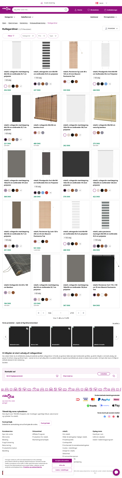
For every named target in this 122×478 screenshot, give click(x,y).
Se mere (5, 362)
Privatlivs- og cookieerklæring (32, 467)
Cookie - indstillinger (70, 448)
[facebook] (105, 417)
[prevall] (38, 313)
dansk (101, 3)
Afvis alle (62, 465)
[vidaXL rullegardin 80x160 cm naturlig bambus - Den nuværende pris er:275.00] (105, 108)
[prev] (43, 313)
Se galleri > (116, 323)
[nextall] (83, 313)
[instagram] (109, 417)
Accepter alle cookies (62, 460)
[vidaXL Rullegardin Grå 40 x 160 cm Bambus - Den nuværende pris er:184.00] (16, 268)
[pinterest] (113, 417)
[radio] (5, 86)
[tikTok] (118, 417)
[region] (38, 466)
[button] (19, 336)
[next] (78, 313)
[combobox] (40, 9)
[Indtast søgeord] (65, 9)
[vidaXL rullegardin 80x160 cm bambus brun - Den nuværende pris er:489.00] (46, 108)
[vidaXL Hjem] (6, 8)
